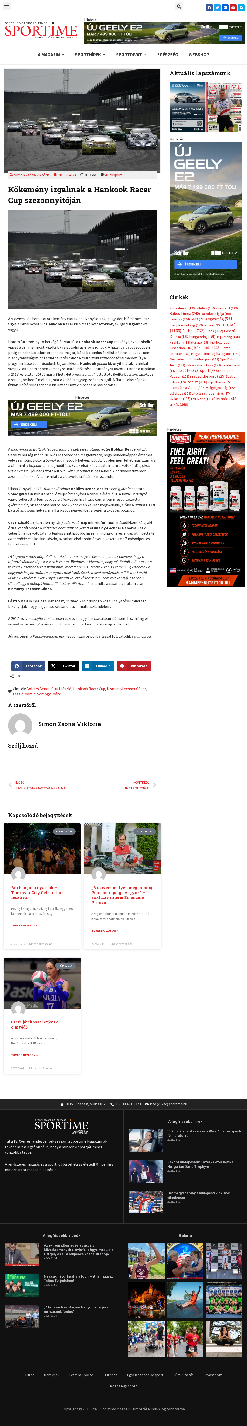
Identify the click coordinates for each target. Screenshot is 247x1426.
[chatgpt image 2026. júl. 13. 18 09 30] (206, 509)
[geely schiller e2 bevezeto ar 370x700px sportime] (206, 210)
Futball (193, 330)
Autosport (113, 174)
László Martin (24, 693)
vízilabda (180, 399)
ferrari (212, 325)
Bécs (199, 319)
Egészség (167, 55)
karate (201, 342)
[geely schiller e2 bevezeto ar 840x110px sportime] (164, 32)
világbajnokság (221, 387)
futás (214, 330)
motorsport (206, 359)
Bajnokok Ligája (216, 313)
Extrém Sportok (82, 1374)
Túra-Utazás (183, 1374)
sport (209, 370)
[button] (7, 6)
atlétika (205, 308)
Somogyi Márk (49, 693)
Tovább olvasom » (24, 925)
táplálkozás (220, 382)
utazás (178, 387)
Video (197, 387)
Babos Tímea (185, 313)
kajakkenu (181, 342)
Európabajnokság (186, 325)
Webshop (199, 55)
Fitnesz (111, 1374)
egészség (221, 319)
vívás (224, 393)
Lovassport (212, 1374)
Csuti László (61, 688)
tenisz (197, 381)
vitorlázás (204, 393)
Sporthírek (88, 55)
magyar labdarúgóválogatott (215, 354)
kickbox (220, 342)
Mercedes (182, 359)
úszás (179, 404)
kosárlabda (181, 348)
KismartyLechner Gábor (126, 688)
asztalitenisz (183, 308)
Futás (29, 1374)
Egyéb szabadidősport (145, 1374)
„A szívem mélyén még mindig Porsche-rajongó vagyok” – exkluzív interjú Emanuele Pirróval (121, 895)
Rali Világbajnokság (203, 365)
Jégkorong (228, 337)
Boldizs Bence (38, 688)
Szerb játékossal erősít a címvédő (34, 1024)
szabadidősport (207, 376)
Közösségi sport (123, 1385)
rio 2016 (188, 370)
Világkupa (180, 393)
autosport (227, 308)
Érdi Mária (202, 399)
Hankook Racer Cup (89, 688)
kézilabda (207, 347)
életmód (225, 398)
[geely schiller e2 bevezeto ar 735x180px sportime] (82, 417)
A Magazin (49, 55)
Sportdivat (129, 55)
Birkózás (180, 319)
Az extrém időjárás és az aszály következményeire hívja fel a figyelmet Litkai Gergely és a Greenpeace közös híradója (79, 1249)
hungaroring (202, 336)
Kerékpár (51, 1374)
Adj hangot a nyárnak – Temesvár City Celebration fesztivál (37, 892)
